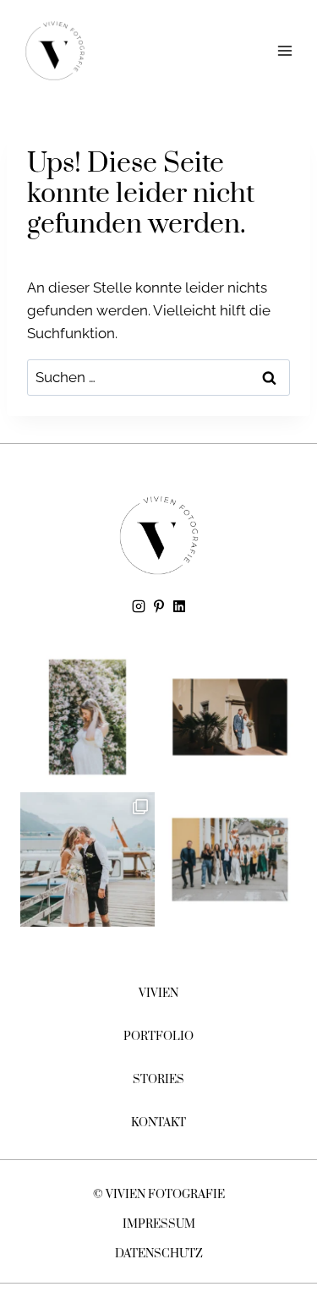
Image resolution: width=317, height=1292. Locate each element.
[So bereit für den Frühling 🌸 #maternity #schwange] (87, 717)
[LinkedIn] (179, 606)
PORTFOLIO (158, 1036)
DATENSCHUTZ (159, 1254)
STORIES (158, 1079)
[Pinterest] (159, 606)
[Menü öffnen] (284, 50)
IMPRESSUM (159, 1224)
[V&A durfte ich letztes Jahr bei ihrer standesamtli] (87, 859)
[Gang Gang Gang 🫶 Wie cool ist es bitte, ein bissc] (230, 859)
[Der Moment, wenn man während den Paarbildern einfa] (230, 717)
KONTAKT (158, 1122)
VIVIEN (158, 993)
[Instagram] (138, 606)
